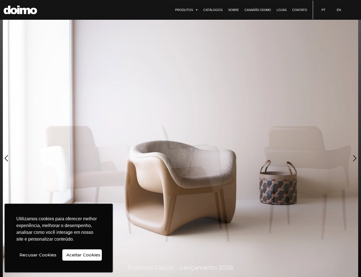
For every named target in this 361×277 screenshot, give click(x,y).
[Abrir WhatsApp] (346, 262)
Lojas (282, 10)
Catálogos (213, 10)
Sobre (233, 10)
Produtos (184, 10)
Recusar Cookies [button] (37, 255)
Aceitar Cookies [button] (83, 255)
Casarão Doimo (258, 10)
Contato (299, 10)
